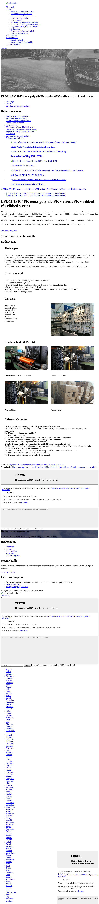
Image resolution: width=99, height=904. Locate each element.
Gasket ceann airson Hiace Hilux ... (28, 184)
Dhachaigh (10, 7)
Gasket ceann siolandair (20, 18)
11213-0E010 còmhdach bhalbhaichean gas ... (33, 147)
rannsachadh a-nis (8, 572)
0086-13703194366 (13, 584)
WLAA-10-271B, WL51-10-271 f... (28, 175)
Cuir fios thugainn (13, 44)
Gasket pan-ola (16, 20)
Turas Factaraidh (17, 40)
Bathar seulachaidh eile (19, 33)
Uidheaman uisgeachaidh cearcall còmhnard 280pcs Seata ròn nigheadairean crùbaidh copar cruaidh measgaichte (54, 467)
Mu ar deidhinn (12, 38)
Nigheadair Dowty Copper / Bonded (25, 27)
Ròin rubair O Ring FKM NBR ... (27, 156)
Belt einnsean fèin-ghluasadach (22, 31)
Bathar (8, 9)
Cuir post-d (5, 595)
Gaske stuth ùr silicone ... (23, 165)
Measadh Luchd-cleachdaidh (22, 42)
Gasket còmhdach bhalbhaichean (23, 16)
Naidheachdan (11, 35)
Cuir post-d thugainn (9, 231)
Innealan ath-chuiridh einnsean (22, 11)
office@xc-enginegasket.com (17, 587)
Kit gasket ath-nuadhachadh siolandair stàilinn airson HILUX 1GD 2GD (36, 465)
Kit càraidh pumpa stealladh (21, 14)
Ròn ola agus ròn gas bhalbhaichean (24, 22)
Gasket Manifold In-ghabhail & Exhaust (26, 25)
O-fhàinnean (15, 29)
